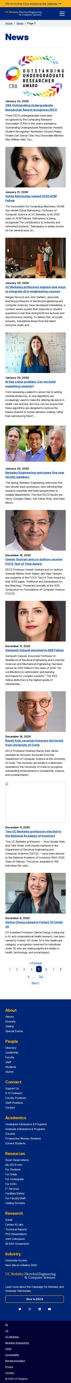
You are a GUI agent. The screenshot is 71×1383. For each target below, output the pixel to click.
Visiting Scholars (15, 1203)
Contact (10, 1107)
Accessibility (12, 1354)
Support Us (12, 1088)
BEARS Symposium (17, 1243)
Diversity (10, 1021)
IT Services (12, 1188)
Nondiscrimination (15, 1360)
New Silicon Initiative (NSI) (21, 1265)
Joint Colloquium (15, 1239)
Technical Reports (16, 1229)
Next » (37, 983)
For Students (13, 1169)
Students (10, 1067)
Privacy (9, 1366)
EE (6, 1324)
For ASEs (11, 1184)
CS (6, 1330)
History (9, 1016)
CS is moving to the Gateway (40, 3)
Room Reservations (17, 1160)
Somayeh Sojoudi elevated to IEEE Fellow (34, 650)
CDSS (8, 1348)
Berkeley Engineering (17, 1342)
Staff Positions (14, 1102)
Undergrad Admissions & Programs (26, 1124)
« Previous (36, 963)
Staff (8, 1062)
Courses (10, 1133)
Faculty (9, 1057)
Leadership (11, 1052)
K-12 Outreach (13, 1093)
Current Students (15, 1143)
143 (41, 976)
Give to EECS (34, 1299)
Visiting (9, 1026)
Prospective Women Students (23, 1138)
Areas (8, 1219)
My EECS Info (13, 1164)
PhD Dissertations (16, 1234)
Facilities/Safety (15, 1193)
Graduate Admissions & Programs (25, 1129)
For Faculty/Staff (15, 1198)
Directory (10, 1047)
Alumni (9, 1071)
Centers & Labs (14, 1224)
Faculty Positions (15, 1098)
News (20, 23)
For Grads (11, 1174)
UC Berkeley (12, 1336)
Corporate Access (16, 1260)
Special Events (14, 1031)
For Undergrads (14, 1179)
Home (9, 23)
